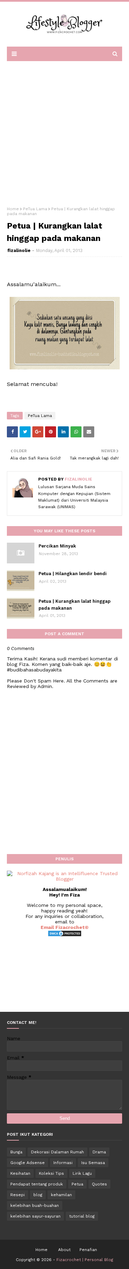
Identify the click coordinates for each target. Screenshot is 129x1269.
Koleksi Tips (51, 1173)
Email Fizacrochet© (65, 927)
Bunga (16, 1152)
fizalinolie (19, 250)
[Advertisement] (64, 131)
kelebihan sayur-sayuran (35, 1216)
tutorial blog (82, 1216)
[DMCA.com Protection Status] (64, 935)
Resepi (17, 1194)
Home (13, 208)
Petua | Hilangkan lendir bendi (73, 573)
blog (37, 1194)
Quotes (99, 1184)
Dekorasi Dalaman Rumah (57, 1152)
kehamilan (61, 1194)
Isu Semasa (93, 1162)
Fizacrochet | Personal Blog (84, 1259)
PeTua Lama (35, 208)
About (64, 1249)
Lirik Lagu (82, 1173)
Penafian (88, 1249)
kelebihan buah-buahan (34, 1205)
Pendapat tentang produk (36, 1184)
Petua (77, 1184)
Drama (99, 1152)
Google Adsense (27, 1162)
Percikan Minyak (57, 546)
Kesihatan (20, 1173)
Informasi (63, 1162)
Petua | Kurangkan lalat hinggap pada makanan (74, 605)
